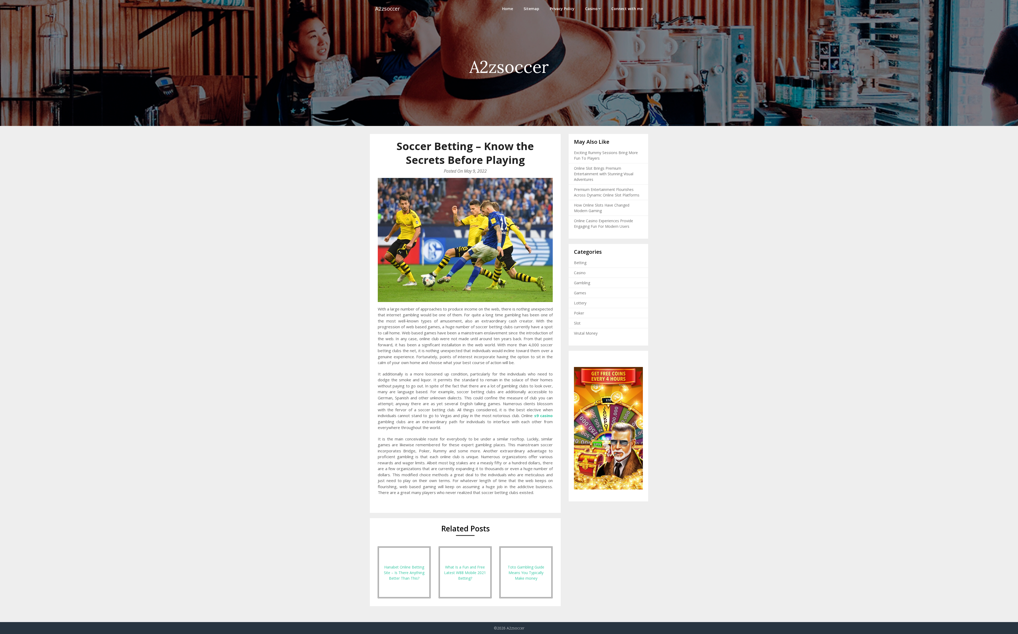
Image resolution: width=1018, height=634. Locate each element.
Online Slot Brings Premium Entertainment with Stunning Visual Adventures (603, 174)
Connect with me (627, 8)
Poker (579, 313)
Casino (591, 8)
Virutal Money (586, 333)
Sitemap (531, 8)
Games (580, 292)
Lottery (580, 302)
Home (507, 8)
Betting (580, 262)
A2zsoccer (387, 8)
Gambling (582, 282)
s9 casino (543, 415)
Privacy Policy (562, 8)
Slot (577, 323)
